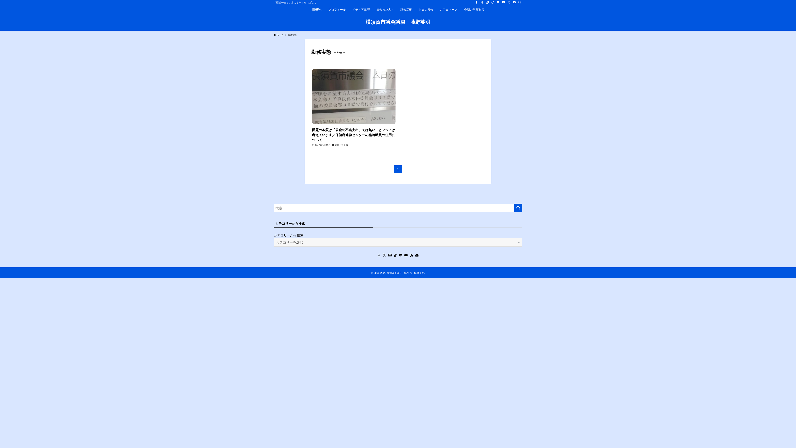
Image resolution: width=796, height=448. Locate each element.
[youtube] (503, 2)
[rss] (509, 2)
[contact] (514, 2)
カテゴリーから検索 (288, 235)
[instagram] (487, 2)
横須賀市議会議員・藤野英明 (398, 21)
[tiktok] (492, 2)
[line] (498, 2)
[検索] (519, 2)
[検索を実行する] (518, 208)
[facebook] (476, 2)
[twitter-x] (482, 2)
